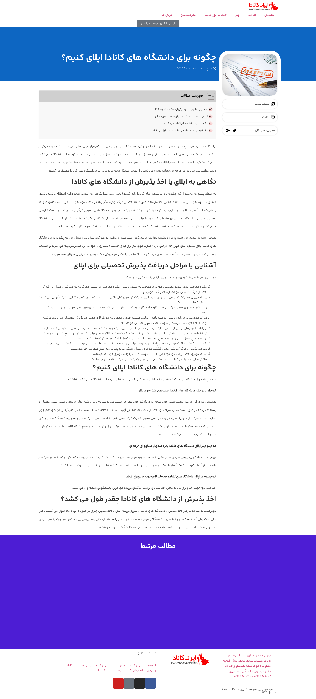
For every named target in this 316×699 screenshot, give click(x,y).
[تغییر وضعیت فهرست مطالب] (209, 96)
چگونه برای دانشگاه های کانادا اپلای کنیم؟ (185, 123)
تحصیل (269, 15)
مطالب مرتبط (262, 104)
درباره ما (167, 15)
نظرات (265, 117)
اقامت (252, 15)
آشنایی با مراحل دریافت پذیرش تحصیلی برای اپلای (181, 116)
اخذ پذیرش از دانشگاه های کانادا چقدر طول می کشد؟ (179, 131)
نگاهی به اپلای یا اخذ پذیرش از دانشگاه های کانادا (181, 109)
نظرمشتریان (188, 15)
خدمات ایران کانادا (215, 15)
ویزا (237, 15)
